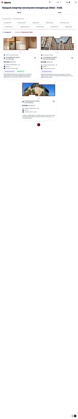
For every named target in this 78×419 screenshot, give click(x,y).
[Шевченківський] (31, 27)
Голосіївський (7, 22)
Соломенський (8, 26)
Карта (59, 12)
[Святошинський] (70, 23)
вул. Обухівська (28, 102)
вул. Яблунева (10, 59)
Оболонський (21, 22)
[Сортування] (34, 32)
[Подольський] (55, 23)
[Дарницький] (73, 27)
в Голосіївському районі (13, 57)
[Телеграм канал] (66, 2)
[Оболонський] (27, 23)
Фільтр (19, 12)
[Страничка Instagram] (69, 2)
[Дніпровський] (60, 27)
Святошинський (64, 22)
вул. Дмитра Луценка (49, 59)
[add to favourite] (49, 2)
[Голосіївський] (12, 23)
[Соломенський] (14, 27)
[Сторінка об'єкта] (4, 58)
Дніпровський (54, 26)
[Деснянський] (45, 27)
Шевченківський (24, 26)
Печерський (35, 22)
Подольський (49, 22)
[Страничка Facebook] (67, 2)
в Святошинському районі (32, 101)
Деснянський (40, 26)
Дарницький (68, 26)
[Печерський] (40, 23)
